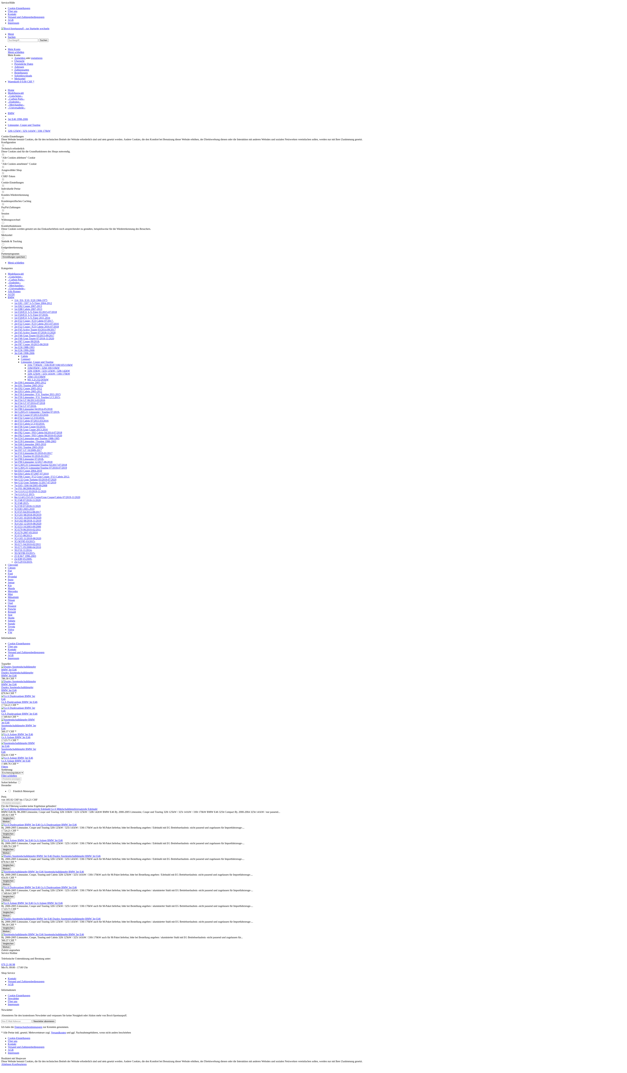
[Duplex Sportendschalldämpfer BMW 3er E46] (19, 669)
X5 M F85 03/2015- (24, 541)
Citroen (12, 567)
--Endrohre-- (14, 282)
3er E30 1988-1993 (24, 347)
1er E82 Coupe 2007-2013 (28, 306)
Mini (10, 594)
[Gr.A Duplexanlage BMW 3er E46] (19, 699)
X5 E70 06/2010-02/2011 (27, 529)
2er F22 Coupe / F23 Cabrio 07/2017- (34, 320)
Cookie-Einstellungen (19, 8)
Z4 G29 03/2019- (23, 562)
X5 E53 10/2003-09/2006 (27, 526)
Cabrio (24, 356)
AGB (11, 20)
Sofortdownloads (23, 75)
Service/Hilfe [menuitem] (22, 12)
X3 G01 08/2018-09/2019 (27, 514)
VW (10, 632)
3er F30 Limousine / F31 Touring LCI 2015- (37, 397)
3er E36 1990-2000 (24, 350)
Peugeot (12, 606)
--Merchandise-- (16, 285)
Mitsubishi (13, 597)
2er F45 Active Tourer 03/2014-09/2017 (35, 329)
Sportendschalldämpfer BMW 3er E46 (64, 871)
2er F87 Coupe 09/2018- (27, 341)
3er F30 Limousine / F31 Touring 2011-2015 (37, 394)
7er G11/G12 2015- (24, 494)
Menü (11, 34)
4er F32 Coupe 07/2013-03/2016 (31, 415)
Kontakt (12, 14)
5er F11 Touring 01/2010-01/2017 (31, 456)
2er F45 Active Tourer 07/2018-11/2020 (35, 332)
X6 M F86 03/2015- (24, 553)
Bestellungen (21, 72)
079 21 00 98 (8, 964)
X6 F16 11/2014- (23, 550)
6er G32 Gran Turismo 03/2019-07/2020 (35, 479)
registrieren (36, 58)
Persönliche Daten (23, 64)
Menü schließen (16, 52)
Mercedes (13, 591)
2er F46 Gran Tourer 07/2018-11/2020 (34, 338)
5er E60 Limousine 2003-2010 (30, 444)
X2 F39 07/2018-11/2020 (27, 506)
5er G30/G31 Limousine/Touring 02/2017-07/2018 (40, 464)
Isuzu (10, 579)
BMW (11, 297)
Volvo (11, 629)
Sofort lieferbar (9, 782)
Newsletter (13, 998)
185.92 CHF (13, 799)
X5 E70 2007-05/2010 (26, 532)
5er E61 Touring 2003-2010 (28, 447)
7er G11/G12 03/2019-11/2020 (30, 491)
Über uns (12, 11)
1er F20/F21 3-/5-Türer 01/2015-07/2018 (35, 312)
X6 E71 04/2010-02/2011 (27, 544)
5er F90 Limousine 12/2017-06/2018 (33, 462)
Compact (25, 359)
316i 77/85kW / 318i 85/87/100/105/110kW (50, 365)
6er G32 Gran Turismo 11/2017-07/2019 (35, 482)
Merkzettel (19, 78)
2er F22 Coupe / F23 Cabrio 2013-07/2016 (36, 323)
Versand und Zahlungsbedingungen (26, 17)
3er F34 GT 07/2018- (25, 406)
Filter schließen (9, 775)
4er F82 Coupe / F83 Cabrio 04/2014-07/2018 (38, 432)
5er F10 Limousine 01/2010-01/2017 (33, 453)
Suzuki (11, 623)
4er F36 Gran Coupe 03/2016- (30, 426)
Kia (10, 585)
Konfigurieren (19, 1064)
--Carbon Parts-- (16, 279)
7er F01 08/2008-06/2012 (27, 488)
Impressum (13, 23)
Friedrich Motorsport (23, 791)
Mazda (11, 588)
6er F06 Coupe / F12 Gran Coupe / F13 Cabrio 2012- (42, 476)
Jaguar (11, 582)
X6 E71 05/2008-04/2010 (27, 547)
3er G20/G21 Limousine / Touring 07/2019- (37, 412)
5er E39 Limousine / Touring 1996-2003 (35, 441)
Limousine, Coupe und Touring (37, 362)
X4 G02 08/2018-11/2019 (27, 520)
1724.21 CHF (30, 799)
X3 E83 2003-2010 (24, 509)
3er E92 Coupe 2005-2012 (28, 388)
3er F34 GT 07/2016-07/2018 (29, 403)
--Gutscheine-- (15, 276)
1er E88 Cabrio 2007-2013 (28, 309)
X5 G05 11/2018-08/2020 (27, 538)
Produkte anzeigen (11, 779)
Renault (12, 611)
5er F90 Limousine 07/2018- (29, 459)
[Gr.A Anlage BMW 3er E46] (17, 734)
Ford (10, 573)
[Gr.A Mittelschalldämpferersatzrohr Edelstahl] (26, 809)
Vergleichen (8, 818)
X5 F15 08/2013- (23, 535)
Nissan (11, 600)
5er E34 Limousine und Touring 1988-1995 (36, 438)
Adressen (19, 66)
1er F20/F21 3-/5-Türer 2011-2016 (32, 318)
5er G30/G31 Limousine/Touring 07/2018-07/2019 (40, 467)
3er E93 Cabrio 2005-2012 (28, 391)
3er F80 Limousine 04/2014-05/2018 (33, 409)
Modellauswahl (16, 273)
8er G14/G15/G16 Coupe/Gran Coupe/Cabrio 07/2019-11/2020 (47, 497)
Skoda (11, 617)
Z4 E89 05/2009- (23, 559)
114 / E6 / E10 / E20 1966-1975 (30, 300)
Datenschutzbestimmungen (28, 1027)
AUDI (11, 294)
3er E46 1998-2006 (24, 353)
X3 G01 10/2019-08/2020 (27, 517)
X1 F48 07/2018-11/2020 (27, 500)
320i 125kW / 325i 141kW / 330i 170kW (48, 373)
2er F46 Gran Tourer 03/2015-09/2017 (34, 335)
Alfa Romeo (14, 291)
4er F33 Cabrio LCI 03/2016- (29, 423)
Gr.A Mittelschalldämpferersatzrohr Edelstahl (74, 809)
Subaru (11, 620)
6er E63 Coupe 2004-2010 (28, 470)
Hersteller (6, 785)
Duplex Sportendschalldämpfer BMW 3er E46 (77, 856)
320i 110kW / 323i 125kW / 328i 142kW (48, 370)
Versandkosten (58, 1032)
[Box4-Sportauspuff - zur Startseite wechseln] (25, 28)
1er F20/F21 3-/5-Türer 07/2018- (31, 315)
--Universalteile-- (16, 288)
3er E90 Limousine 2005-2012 (30, 382)
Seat (10, 614)
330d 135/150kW (36, 376)
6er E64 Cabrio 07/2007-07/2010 (31, 473)
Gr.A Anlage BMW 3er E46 (15, 737)
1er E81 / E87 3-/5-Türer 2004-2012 (33, 303)
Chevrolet (13, 564)
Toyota (11, 626)
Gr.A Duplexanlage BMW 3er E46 (19, 702)
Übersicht (19, 61)
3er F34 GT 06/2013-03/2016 (29, 400)
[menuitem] (317, 8)
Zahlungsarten (21, 69)
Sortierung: (7, 769)
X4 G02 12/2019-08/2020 (27, 523)
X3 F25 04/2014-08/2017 (27, 512)
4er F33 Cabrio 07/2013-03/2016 (31, 420)
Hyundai (12, 576)
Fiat (10, 570)
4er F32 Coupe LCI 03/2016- (29, 417)
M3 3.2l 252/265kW (37, 379)
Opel (10, 603)
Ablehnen (6, 1064)
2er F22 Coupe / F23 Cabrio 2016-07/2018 (36, 326)
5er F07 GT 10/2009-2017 (28, 450)
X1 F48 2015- (21, 503)
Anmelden (20, 58)
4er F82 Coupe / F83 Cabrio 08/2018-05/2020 (38, 435)
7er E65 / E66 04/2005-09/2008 (30, 485)
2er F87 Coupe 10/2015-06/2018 (31, 344)
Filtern (4, 766)
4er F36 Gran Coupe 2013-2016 (31, 429)
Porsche (12, 609)
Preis (3, 796)
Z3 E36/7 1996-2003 (25, 556)
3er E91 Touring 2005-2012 (28, 385)
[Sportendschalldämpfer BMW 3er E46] (19, 722)
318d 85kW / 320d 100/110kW (43, 367)
